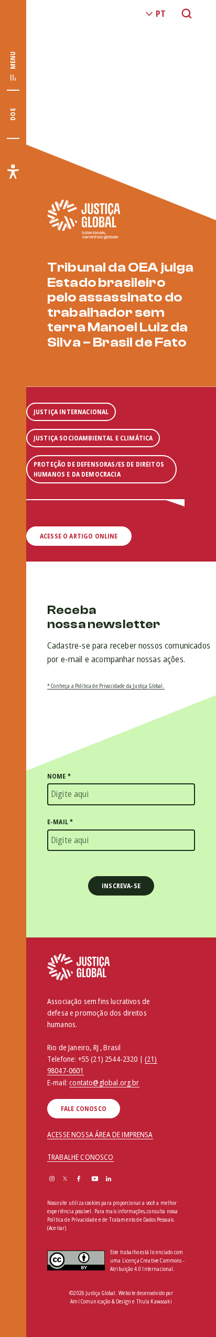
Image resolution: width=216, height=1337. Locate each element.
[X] (65, 1179)
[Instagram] (52, 1179)
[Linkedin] (108, 1179)
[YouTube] (95, 1179)
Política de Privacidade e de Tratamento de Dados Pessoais (110, 1219)
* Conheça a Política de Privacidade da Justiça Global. (106, 685)
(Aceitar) (56, 1228)
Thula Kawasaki (154, 1301)
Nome (59, 776)
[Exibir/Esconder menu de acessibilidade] (13, 171)
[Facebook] (78, 1179)
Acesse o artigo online (79, 536)
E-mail (60, 821)
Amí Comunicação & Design (100, 1301)
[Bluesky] (122, 1179)
